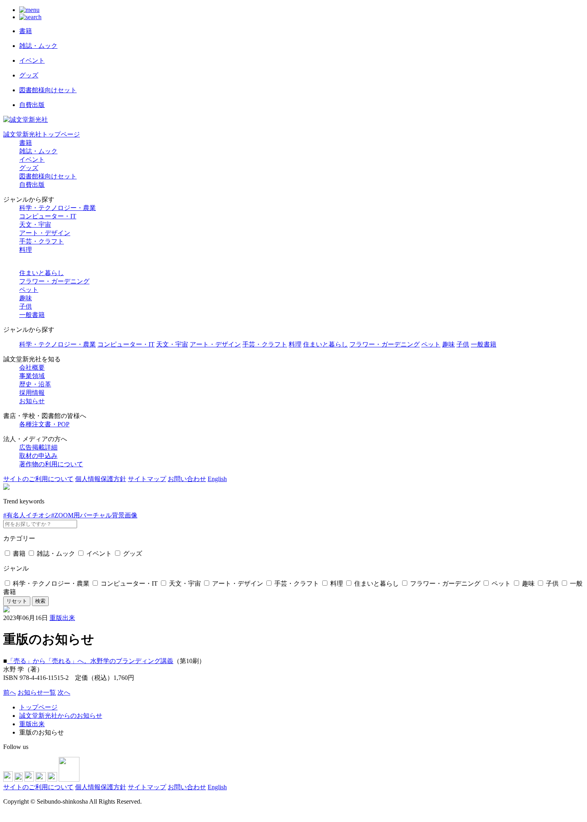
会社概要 (32, 367)
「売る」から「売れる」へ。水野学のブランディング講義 (90, 661)
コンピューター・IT (47, 216)
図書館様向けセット (48, 176)
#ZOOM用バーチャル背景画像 (94, 515)
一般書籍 (32, 314)
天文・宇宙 (35, 224)
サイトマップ (147, 478)
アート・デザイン (44, 233)
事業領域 (32, 375)
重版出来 (62, 617)
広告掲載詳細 (38, 447)
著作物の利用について (51, 464)
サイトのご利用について (38, 478)
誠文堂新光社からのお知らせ (60, 715)
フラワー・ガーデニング (54, 281)
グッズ (28, 167)
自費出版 (32, 184)
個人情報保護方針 (100, 478)
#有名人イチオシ (27, 515)
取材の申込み (38, 455)
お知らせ (32, 401)
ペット (28, 289)
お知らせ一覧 (37, 692)
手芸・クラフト (41, 241)
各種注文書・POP (44, 424)
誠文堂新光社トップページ (41, 134)
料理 (25, 249)
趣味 (25, 298)
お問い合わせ (187, 478)
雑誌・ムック (38, 151)
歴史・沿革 (35, 384)
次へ (64, 692)
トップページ (38, 707)
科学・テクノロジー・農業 (57, 207)
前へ (9, 692)
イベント (32, 159)
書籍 (25, 142)
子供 (25, 306)
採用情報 (32, 392)
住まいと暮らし (41, 272)
